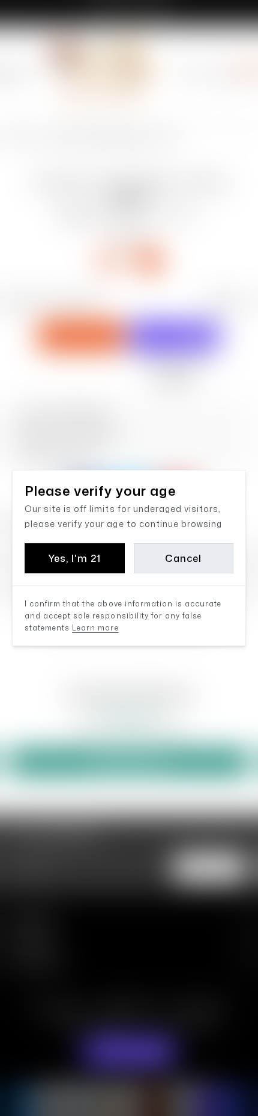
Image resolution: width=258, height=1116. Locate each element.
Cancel (183, 558)
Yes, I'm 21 (74, 558)
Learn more (95, 628)
